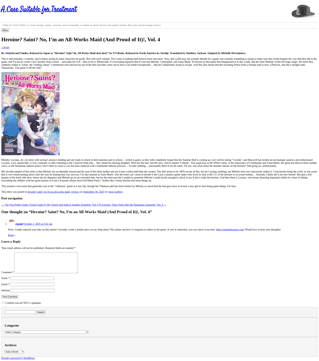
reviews (75, 191)
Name (5, 278)
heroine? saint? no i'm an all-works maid (49, 191)
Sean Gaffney (115, 191)
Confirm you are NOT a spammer (23, 302)
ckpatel (19, 223)
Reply (11, 235)
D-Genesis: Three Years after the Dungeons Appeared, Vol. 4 (132, 204)
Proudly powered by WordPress (18, 358)
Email (5, 284)
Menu (5, 30)
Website (5, 290)
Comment (7, 272)
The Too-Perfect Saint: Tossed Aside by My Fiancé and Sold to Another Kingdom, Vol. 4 (49, 204)
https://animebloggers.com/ (230, 229)
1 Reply (5, 47)
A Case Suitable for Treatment (39, 9)
